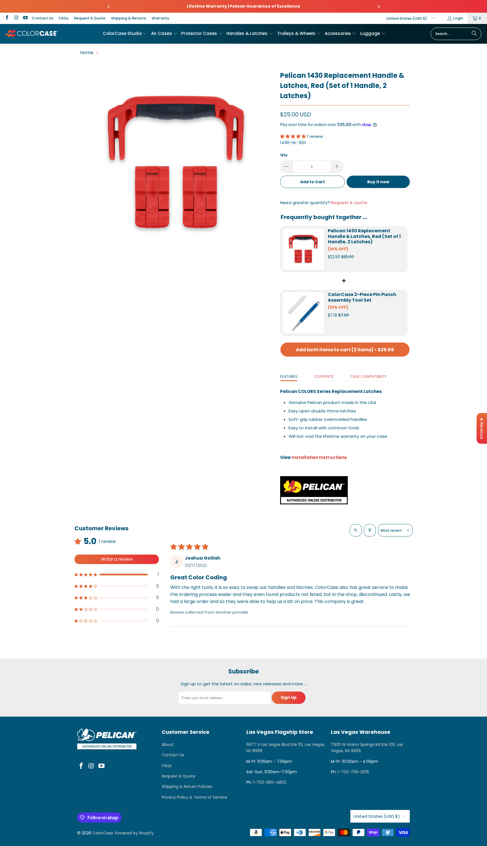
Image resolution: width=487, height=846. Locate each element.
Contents (323, 376)
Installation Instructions (319, 457)
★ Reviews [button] (482, 428)
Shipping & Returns (128, 18)
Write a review (117, 559)
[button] (125, 34)
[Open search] (356, 530)
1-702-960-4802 (269, 782)
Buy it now (378, 182)
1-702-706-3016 (353, 772)
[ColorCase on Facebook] (6, 18)
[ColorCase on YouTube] (25, 18)
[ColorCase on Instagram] (15, 18)
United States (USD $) (407, 18)
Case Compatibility (368, 376)
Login (458, 18)
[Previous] (109, 6)
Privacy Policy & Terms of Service (194, 797)
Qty (283, 155)
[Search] (474, 34)
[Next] (378, 6)
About (168, 744)
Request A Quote (89, 18)
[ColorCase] (32, 34)
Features (288, 376)
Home (86, 52)
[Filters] (370, 530)
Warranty (160, 18)
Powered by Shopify (134, 833)
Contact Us (42, 18)
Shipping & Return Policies (187, 786)
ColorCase (102, 833)
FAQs (63, 18)
